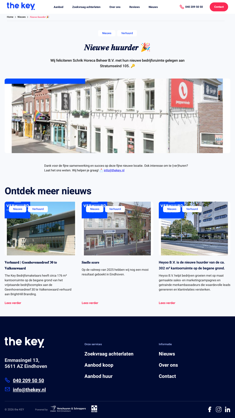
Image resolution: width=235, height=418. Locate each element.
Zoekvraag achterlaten (86, 7)
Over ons (114, 7)
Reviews (134, 7)
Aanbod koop (98, 365)
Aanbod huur (98, 376)
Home (10, 17)
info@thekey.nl (114, 170)
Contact (219, 7)
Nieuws (153, 7)
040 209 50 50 (28, 381)
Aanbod (58, 7)
